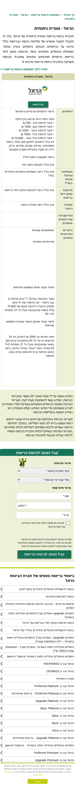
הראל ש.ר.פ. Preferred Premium (54, 753)
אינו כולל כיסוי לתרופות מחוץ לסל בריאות (29, 190)
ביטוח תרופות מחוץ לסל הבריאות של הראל (48, 623)
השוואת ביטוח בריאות (45, 15)
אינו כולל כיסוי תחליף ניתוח (37, 205)
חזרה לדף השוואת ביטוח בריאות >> (23, 69)
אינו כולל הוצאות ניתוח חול (38, 164)
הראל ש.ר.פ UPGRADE (60, 671)
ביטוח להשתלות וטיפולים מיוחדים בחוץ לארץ (46, 589)
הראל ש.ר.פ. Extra (63, 730)
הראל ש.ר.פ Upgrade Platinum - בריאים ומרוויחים (43, 738)
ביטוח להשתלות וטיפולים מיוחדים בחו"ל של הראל (43, 630)
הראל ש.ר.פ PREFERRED (59, 664)
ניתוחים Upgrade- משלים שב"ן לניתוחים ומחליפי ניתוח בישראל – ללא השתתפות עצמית (40, 639)
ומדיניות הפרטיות (31, 523)
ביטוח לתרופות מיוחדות (60, 596)
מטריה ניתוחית (65, 678)
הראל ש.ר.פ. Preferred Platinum (54, 686)
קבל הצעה (38, 104)
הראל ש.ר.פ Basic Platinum (57, 708)
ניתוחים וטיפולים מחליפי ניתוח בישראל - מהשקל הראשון (39, 745)
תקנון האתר (47, 523)
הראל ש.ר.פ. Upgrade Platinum (55, 701)
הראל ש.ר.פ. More (63, 723)
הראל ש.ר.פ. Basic (63, 715)
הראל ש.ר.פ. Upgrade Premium (54, 760)
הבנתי (37, 781)
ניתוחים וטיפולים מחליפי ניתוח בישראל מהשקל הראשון (40, 656)
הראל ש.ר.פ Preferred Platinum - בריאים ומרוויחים (43, 693)
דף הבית (69, 15)
